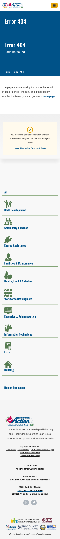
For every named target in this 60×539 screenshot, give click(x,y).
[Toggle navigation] (54, 5)
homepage (49, 96)
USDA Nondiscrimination (41, 450)
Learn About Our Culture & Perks (30, 148)
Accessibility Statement (30, 456)
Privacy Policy (23, 450)
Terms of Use (11, 450)
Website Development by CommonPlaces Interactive (30, 534)
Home (7, 72)
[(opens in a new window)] (25, 520)
